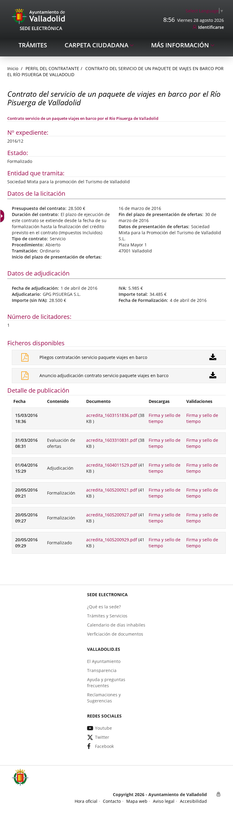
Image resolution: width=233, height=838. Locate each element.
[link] (205, 11)
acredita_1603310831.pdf (111, 440)
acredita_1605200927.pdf (111, 515)
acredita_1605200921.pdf (111, 490)
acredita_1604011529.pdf (111, 465)
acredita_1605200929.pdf (111, 539)
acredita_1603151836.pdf (111, 415)
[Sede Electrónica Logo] (39, 16)
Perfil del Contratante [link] (52, 68)
